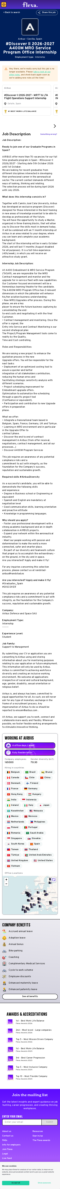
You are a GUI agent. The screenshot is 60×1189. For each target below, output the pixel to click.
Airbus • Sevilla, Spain (30, 39)
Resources (38, 1131)
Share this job (49, 12)
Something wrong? (48, 134)
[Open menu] (3, 4)
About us (6, 1131)
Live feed (7, 1158)
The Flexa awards (41, 1140)
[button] (49, 882)
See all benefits (30, 996)
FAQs (4, 1140)
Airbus (7, 88)
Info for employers (11, 1145)
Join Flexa (7, 1149)
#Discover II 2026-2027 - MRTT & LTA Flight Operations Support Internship (26, 97)
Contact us (7, 1136)
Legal (5, 1154)
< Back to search (11, 12)
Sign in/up (38, 1136)
